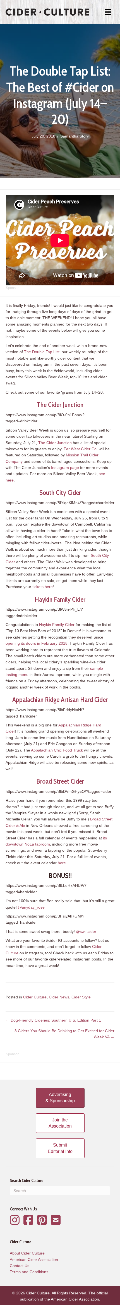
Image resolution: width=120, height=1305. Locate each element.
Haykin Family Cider (60, 599)
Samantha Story (74, 136)
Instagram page (65, 467)
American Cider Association (34, 1259)
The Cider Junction (60, 405)
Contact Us (19, 1265)
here (62, 863)
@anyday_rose (31, 907)
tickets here (42, 586)
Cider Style (81, 997)
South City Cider (60, 492)
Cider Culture (35, 997)
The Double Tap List (41, 352)
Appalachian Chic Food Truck (57, 750)
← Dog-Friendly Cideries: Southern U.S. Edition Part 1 (53, 1020)
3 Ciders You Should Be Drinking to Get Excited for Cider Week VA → (64, 1034)
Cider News (59, 997)
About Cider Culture (27, 1253)
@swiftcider (86, 931)
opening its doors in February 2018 (37, 643)
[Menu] (108, 12)
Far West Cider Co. (81, 449)
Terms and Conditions (29, 1272)
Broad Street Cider (60, 781)
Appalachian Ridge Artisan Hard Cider (60, 699)
